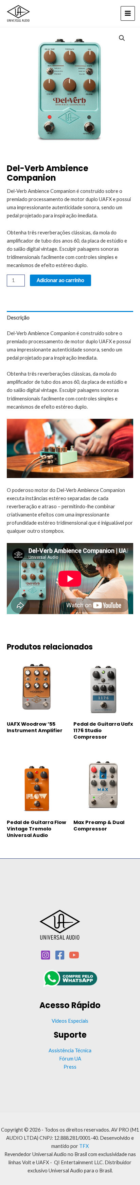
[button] (122, 38)
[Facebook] (60, 955)
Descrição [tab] (18, 317)
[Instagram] (45, 955)
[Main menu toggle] (128, 13)
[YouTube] (74, 955)
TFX (84, 1146)
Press (70, 1067)
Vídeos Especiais (70, 1021)
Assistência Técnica (70, 1050)
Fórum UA (70, 1058)
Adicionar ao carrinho (60, 280)
